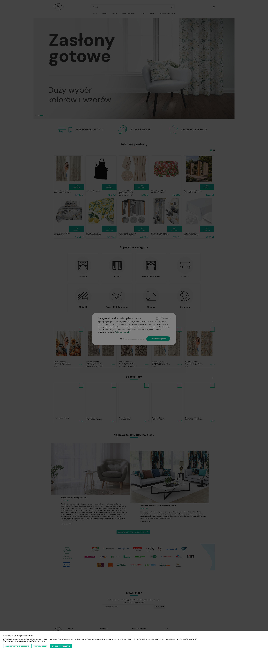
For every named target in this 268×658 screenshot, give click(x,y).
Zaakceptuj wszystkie (61, 646)
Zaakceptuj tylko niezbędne (17, 646)
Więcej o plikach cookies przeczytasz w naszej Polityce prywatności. (24, 641)
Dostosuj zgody (40, 646)
